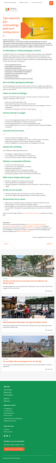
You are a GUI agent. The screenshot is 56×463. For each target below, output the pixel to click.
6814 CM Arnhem (8, 415)
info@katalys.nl (8, 408)
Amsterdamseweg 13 (9, 413)
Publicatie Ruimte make (9, 420)
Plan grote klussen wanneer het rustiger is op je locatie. (19, 78)
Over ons (7, 386)
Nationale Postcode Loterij (23, 231)
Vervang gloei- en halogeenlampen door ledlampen (18, 71)
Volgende (49, 243)
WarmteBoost (29, 228)
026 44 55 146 (8, 411)
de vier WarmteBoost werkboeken (31, 213)
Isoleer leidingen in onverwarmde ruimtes (15, 66)
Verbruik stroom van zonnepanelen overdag (16, 73)
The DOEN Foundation (33, 224)
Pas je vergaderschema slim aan (13, 64)
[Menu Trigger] (51, 3)
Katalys (41, 224)
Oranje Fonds (11, 226)
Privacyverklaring (16, 458)
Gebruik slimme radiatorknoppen (13, 68)
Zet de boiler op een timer (12, 77)
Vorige (6, 243)
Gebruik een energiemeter (11, 75)
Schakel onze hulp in (23, 2)
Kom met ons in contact (37, 2)
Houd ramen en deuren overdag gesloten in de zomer (18, 70)
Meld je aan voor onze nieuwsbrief (14, 449)
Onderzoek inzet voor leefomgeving (13, 418)
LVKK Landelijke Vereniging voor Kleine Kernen (30, 226)
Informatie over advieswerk (10, 2)
